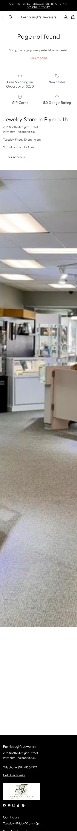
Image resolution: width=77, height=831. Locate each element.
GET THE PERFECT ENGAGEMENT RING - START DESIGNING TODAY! (38, 5)
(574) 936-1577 (27, 767)
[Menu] (4, 17)
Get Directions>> (14, 775)
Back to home (39, 58)
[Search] (12, 17)
